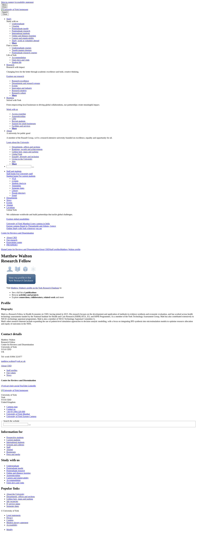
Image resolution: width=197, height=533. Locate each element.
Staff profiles (54, 249)
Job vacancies (12, 501)
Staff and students (13, 171)
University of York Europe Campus (21, 416)
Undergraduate (12, 466)
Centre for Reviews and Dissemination (17, 233)
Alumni (9, 205)
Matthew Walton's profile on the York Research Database (35, 288)
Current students (13, 440)
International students (15, 442)
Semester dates (12, 506)
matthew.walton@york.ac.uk (13, 361)
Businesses (11, 452)
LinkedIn (32, 386)
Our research (11, 240)
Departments (11, 198)
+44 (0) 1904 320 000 (15, 411)
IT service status (13, 504)
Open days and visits (15, 483)
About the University (15, 494)
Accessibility (11, 525)
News (8, 200)
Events (9, 203)
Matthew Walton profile (70, 249)
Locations (10, 207)
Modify (9, 529)
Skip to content (7, 2)
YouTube (24, 386)
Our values (11, 373)
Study (8, 19)
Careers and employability (17, 478)
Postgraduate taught (14, 468)
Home (3, 249)
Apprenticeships (13, 475)
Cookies (9, 520)
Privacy (9, 518)
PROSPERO (12, 245)
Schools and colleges (15, 445)
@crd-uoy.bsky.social (10, 386)
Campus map (12, 407)
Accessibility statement (24, 2)
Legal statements (13, 515)
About (9, 131)
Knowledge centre (14, 242)
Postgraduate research (15, 470)
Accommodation (13, 480)
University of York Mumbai (18, 414)
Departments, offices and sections (20, 496)
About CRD (11, 237)
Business (10, 98)
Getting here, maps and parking (19, 499)
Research (10, 65)
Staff (8, 447)
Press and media (13, 454)
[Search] (33, 167)
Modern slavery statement (17, 522)
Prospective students (15, 437)
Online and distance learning (18, 473)
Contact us (10, 409)
